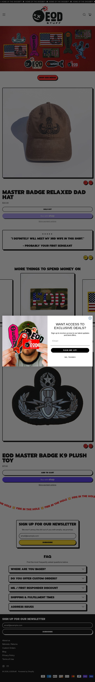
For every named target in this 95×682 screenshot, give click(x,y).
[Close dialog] (90, 318)
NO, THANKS (70, 357)
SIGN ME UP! (70, 350)
